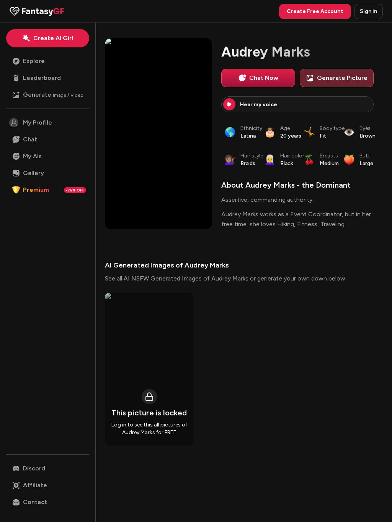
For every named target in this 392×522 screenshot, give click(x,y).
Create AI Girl (53, 38)
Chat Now (263, 77)
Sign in (368, 11)
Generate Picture (342, 77)
